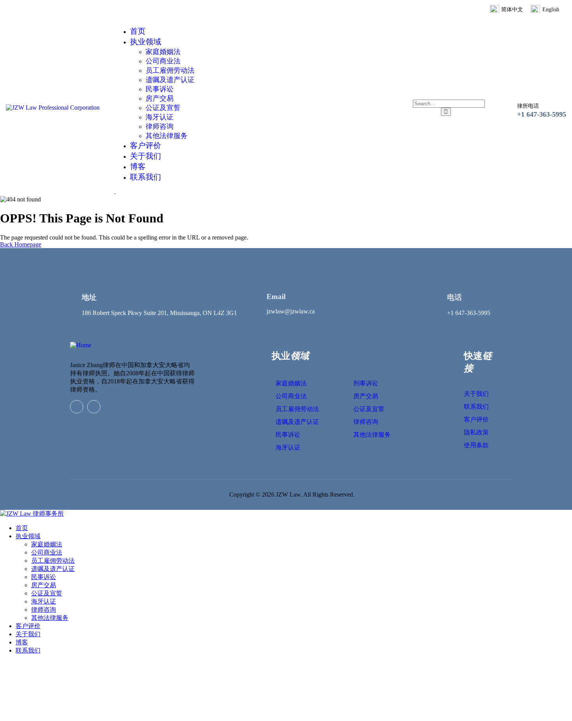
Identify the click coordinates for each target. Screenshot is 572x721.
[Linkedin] (76, 406)
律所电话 (528, 106)
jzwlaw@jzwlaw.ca (291, 311)
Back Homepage (20, 244)
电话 (454, 297)
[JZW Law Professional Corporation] (53, 107)
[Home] (80, 345)
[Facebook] (93, 406)
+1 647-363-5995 (541, 114)
